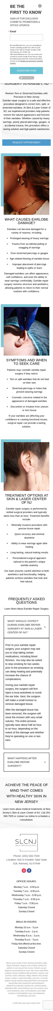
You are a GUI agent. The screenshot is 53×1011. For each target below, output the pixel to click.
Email (13, 31)
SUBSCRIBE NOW (26, 70)
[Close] (40, 6)
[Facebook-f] (29, 870)
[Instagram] (24, 870)
